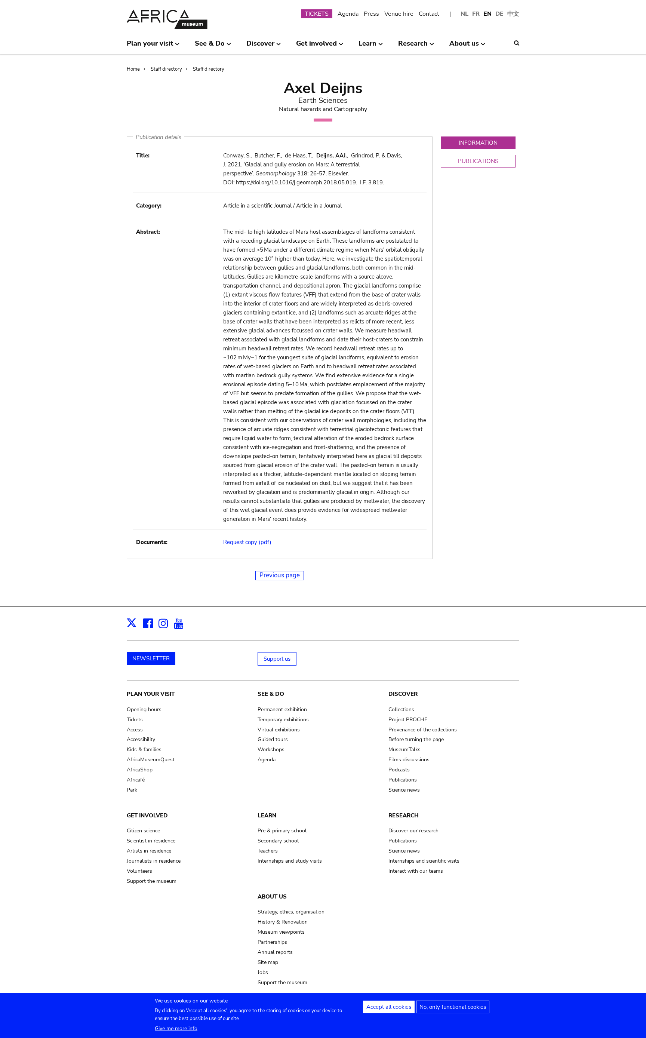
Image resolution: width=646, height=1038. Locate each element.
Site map (268, 962)
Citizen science (143, 830)
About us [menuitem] (464, 46)
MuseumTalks (404, 749)
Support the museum (151, 881)
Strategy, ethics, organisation (291, 911)
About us (272, 896)
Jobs (263, 972)
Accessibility (141, 739)
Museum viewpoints (281, 932)
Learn (267, 815)
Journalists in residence (154, 861)
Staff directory (166, 69)
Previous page (279, 575)
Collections (401, 709)
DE (499, 14)
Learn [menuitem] (367, 46)
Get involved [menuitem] (316, 46)
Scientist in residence (151, 840)
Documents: (151, 542)
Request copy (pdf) (247, 542)
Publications (402, 779)
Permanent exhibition (282, 709)
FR (476, 14)
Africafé (136, 779)
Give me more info (176, 1028)
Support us (277, 659)
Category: (149, 205)
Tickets (135, 719)
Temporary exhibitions (283, 719)
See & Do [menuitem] (210, 46)
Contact (429, 14)
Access (135, 729)
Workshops (271, 749)
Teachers (268, 850)
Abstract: (148, 232)
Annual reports (275, 952)
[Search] (516, 43)
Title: (143, 155)
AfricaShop (140, 769)
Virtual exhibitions (279, 729)
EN (487, 14)
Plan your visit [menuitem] (150, 46)
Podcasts (399, 769)
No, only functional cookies (452, 1007)
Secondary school (278, 840)
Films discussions (409, 759)
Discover (403, 694)
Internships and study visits (290, 861)
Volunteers (139, 871)
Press (371, 14)
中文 (513, 14)
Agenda (348, 14)
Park (132, 789)
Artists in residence (149, 850)
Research (403, 815)
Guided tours (273, 739)
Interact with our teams (415, 871)
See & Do (271, 694)
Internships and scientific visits (423, 861)
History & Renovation (283, 921)
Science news (404, 789)
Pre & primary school (282, 830)
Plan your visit (151, 694)
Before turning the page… (417, 739)
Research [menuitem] (413, 46)
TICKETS (317, 14)
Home (133, 69)
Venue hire (398, 14)
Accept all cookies (388, 1007)
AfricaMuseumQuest (151, 759)
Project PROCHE (407, 719)
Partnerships (272, 942)
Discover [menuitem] (260, 46)
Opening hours (144, 709)
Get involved (147, 815)
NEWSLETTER (151, 658)
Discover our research (413, 830)
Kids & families (144, 749)
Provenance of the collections (422, 729)
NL (464, 14)
